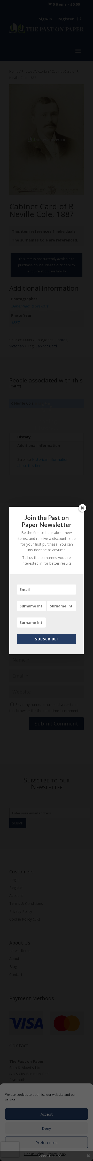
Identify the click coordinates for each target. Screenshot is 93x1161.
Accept (47, 1114)
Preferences (46, 1142)
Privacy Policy (56, 1154)
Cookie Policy (34, 1154)
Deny (46, 1128)
